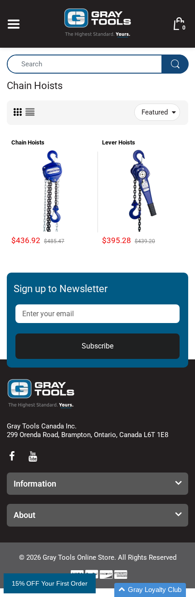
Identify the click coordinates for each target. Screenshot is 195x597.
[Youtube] (33, 456)
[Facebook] (12, 456)
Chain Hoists (27, 142)
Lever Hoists (118, 142)
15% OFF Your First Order (50, 583)
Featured (154, 112)
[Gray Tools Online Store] (97, 23)
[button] (150, 590)
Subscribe (97, 346)
